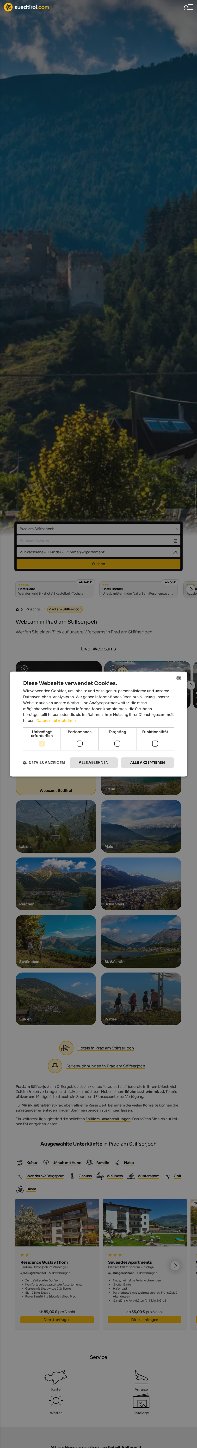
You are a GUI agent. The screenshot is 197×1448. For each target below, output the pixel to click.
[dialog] (98, 724)
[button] (44, 762)
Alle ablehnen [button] (93, 762)
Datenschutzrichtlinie (56, 720)
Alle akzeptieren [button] (147, 762)
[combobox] (178, 678)
